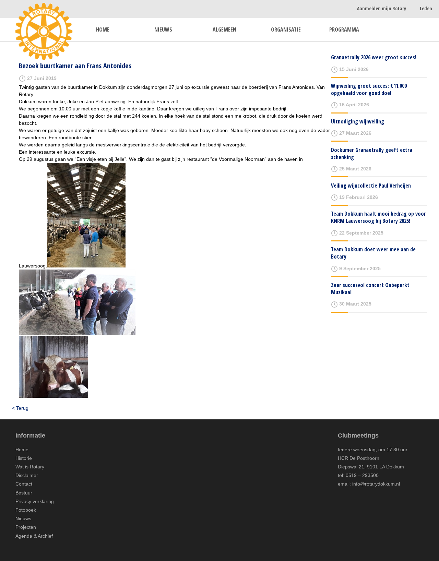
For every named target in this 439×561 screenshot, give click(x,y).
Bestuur (23, 493)
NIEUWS (163, 29)
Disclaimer (26, 475)
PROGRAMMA (344, 29)
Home (21, 449)
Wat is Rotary (29, 466)
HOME (102, 29)
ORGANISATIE (286, 29)
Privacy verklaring (34, 501)
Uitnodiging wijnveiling (357, 121)
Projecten (25, 527)
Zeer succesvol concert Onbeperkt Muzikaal (370, 288)
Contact (23, 484)
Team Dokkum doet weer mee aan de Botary (373, 253)
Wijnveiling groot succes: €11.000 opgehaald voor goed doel (369, 89)
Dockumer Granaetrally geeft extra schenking (371, 153)
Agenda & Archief (34, 536)
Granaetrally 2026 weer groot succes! (373, 57)
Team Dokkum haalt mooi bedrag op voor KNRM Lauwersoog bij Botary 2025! (378, 217)
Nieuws (23, 518)
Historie (23, 458)
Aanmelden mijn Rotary (381, 8)
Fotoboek (25, 510)
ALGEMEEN (224, 29)
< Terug (20, 408)
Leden (426, 8)
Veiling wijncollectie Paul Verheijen (371, 185)
